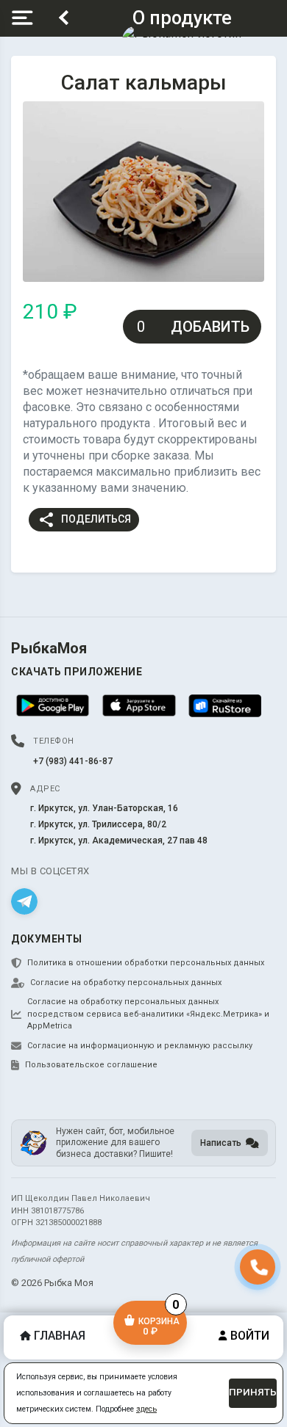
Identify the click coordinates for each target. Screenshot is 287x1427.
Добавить (210, 326)
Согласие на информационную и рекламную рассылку (139, 1045)
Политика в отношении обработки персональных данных (145, 962)
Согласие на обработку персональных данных (126, 982)
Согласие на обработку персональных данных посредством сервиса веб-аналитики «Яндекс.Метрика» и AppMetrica (148, 1014)
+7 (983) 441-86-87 (73, 761)
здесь (146, 1409)
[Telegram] (24, 901)
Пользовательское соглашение (91, 1065)
